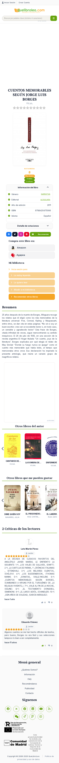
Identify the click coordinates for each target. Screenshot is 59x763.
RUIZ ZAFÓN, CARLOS (33, 517)
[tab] (29, 188)
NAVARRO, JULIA (12, 517)
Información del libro (28, 187)
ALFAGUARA (45, 200)
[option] (12, 449)
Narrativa (45, 194)
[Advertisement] (29, 56)
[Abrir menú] (53, 18)
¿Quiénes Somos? (29, 670)
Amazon (21, 247)
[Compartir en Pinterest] (26, 234)
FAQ (29, 679)
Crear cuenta (24, 3)
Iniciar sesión (9, 3)
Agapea (20, 255)
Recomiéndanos (29, 684)
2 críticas (29, 181)
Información (29, 674)
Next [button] (56, 448)
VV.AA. (29, 103)
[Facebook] (8, 709)
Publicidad (29, 688)
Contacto (29, 693)
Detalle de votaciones (28, 226)
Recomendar (43, 234)
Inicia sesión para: (19, 269)
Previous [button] (2, 448)
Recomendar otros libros (25, 297)
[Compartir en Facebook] (9, 234)
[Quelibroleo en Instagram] (20, 234)
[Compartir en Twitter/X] (15, 234)
